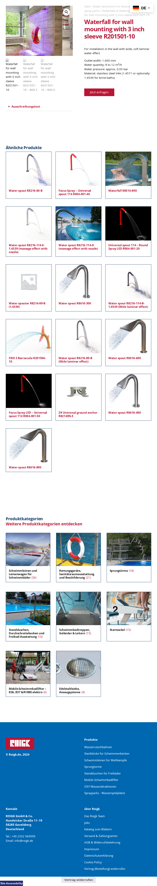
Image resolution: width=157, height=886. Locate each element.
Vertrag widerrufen (78, 880)
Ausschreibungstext (25, 106)
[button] (66, 12)
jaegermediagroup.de (21, 854)
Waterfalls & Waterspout (118, 11)
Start (87, 6)
